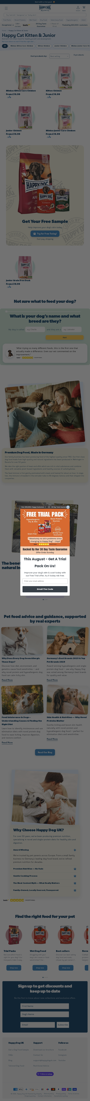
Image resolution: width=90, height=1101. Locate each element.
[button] (45, 530)
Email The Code (45, 589)
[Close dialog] (68, 507)
